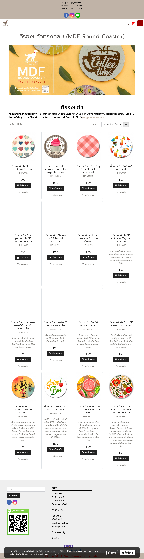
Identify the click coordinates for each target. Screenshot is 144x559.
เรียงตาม (96, 124)
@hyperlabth (75, 2)
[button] (126, 23)
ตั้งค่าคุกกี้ (112, 552)
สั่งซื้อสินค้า (24, 185)
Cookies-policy (60, 523)
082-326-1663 (77, 6)
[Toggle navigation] (140, 23)
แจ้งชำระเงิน (57, 519)
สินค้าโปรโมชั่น (58, 500)
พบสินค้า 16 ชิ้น (15, 124)
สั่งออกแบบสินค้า (60, 504)
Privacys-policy (60, 526)
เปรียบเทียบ (24, 192)
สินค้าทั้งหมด (58, 493)
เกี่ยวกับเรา (57, 516)
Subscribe (13, 495)
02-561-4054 (76, 9)
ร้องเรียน (56, 538)
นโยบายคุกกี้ (54, 554)
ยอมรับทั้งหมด (127, 552)
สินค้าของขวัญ (59, 497)
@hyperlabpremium (93, 117)
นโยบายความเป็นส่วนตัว (34, 554)
